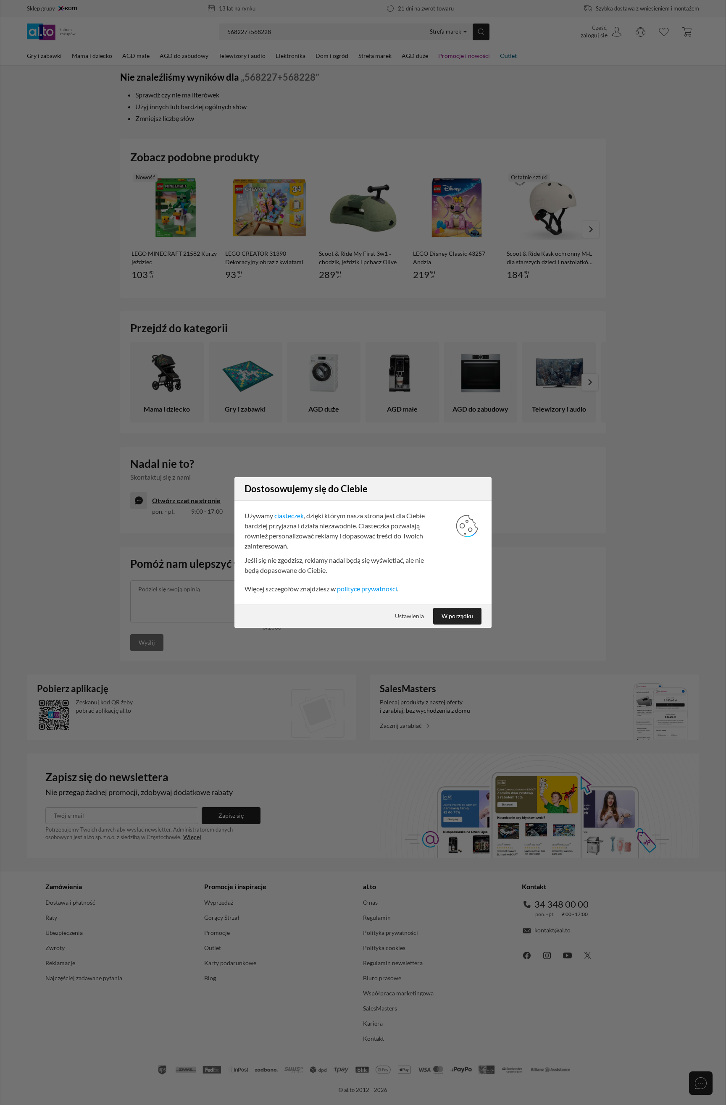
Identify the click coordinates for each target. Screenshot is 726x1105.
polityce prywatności (367, 589)
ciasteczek (289, 516)
